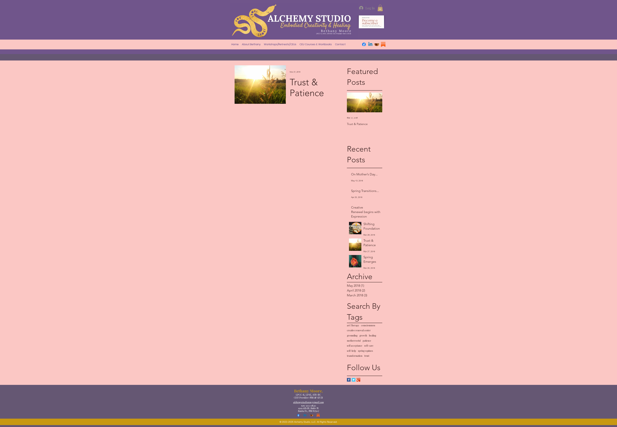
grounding (352, 335)
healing (372, 335)
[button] (380, 8)
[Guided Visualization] (376, 44)
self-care (368, 345)
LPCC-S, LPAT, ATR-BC (308, 394)
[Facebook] (364, 44)
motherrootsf (354, 340)
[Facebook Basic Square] (349, 380)
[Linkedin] (370, 44)
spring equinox (365, 350)
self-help (351, 350)
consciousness (368, 325)
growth (363, 335)
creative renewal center (359, 330)
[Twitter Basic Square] (353, 380)
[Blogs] (383, 44)
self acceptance (354, 345)
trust (366, 355)
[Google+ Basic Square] (358, 380)
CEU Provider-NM (304, 397)
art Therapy (353, 325)
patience (367, 340)
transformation (354, 355)
